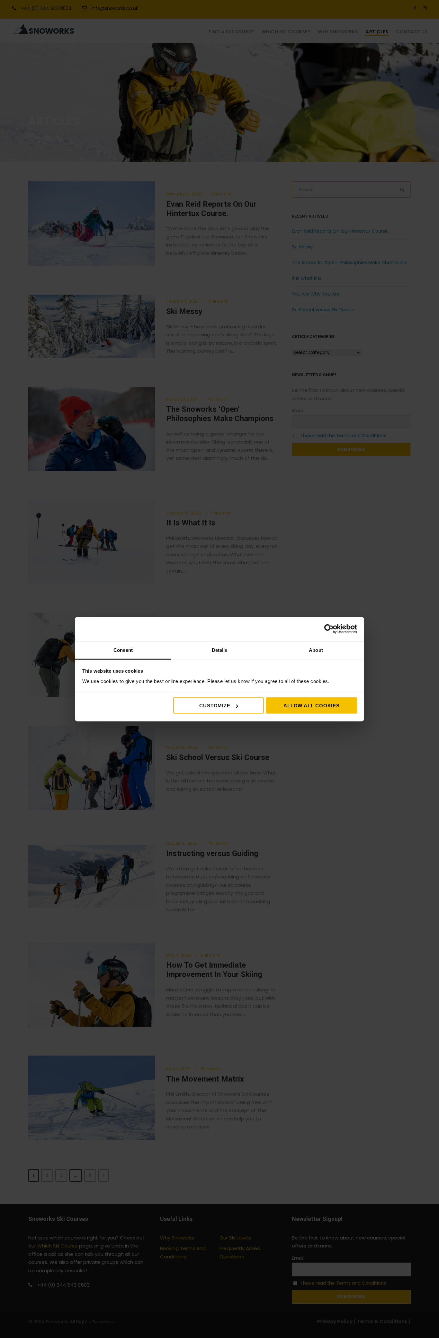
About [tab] (316, 649)
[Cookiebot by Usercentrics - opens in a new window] (329, 629)
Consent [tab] (123, 649)
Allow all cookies (311, 705)
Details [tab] (220, 649)
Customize (214, 705)
